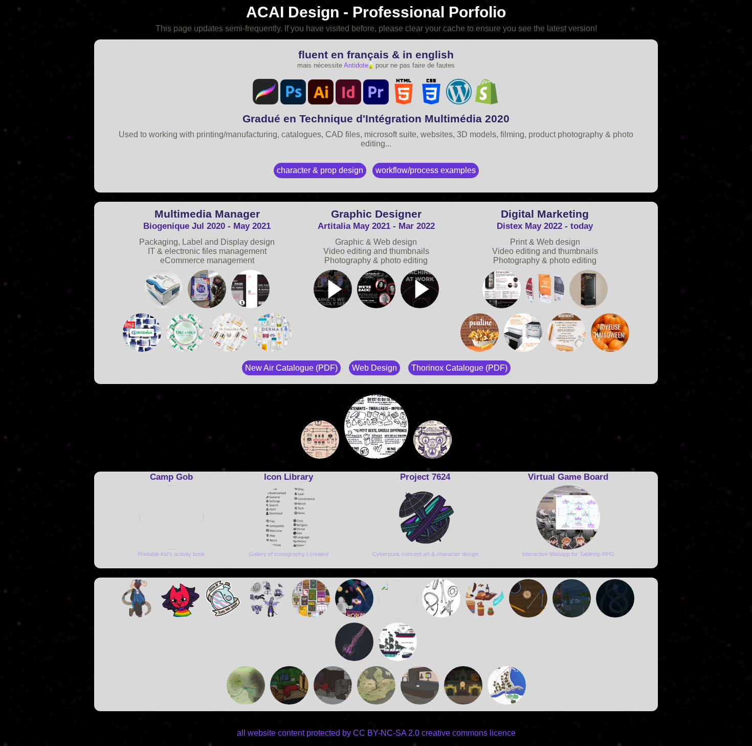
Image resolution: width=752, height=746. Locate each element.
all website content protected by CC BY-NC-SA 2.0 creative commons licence (376, 733)
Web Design (374, 368)
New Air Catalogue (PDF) (291, 368)
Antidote (356, 65)
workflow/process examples (425, 170)
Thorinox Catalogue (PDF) (459, 368)
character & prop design (320, 170)
